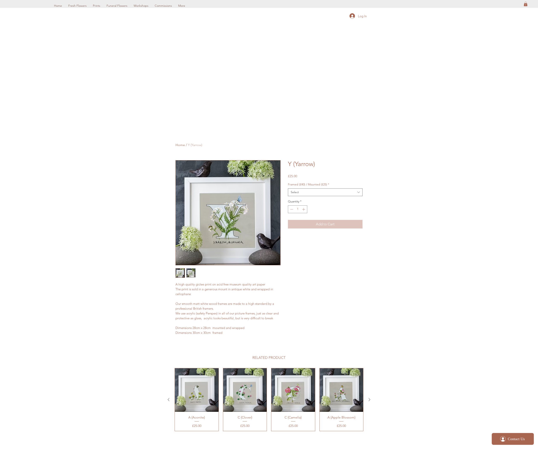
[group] (269, 399)
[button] (525, 4)
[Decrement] (291, 209)
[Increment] (304, 209)
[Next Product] (369, 399)
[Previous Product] (168, 399)
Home (180, 145)
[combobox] (325, 192)
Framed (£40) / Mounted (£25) (308, 184)
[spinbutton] (297, 209)
